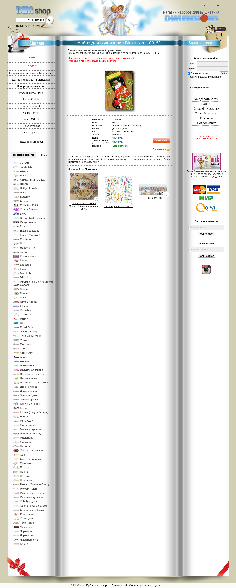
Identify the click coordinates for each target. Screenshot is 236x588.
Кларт (23, 407)
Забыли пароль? (198, 77)
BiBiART (25, 183)
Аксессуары (31, 132)
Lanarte (24, 260)
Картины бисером (31, 403)
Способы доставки (206, 108)
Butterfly (25, 196)
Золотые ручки (29, 399)
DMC (23, 213)
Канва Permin (31, 112)
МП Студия (27, 420)
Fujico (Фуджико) (30, 234)
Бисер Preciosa (31, 125)
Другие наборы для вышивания (31, 79)
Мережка (25, 441)
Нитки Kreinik (31, 99)
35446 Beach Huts (153, 198)
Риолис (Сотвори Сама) (34, 484)
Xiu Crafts (26, 344)
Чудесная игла (29, 539)
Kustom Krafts (28, 256)
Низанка (25, 446)
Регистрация (214, 77)
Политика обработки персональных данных (138, 585)
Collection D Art (29, 205)
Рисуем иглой (28, 488)
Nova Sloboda (28, 301)
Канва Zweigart (31, 106)
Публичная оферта (97, 585)
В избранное (159, 149)
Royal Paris (26, 327)
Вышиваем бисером (32, 373)
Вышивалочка (28, 378)
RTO (23, 323)
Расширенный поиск (31, 141)
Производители (23, 154)
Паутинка (25, 475)
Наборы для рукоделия (31, 86)
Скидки (31, 65)
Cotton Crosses (29, 209)
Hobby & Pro (27, 247)
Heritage (25, 243)
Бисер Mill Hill (31, 119)
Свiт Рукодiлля (29, 501)
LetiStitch (25, 264)
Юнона (24, 543)
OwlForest (26, 314)
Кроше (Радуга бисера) (34, 412)
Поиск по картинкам (28, 26)
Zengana (25, 348)
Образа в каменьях (31, 450)
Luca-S (24, 268)
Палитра (25, 467)
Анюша (24, 361)
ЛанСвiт (25, 416)
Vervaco (25, 340)
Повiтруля (26, 480)
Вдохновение (28, 365)
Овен (23, 454)
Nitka (23, 297)
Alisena (24, 171)
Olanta (24, 306)
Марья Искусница (30, 429)
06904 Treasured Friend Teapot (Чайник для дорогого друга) (84, 206)
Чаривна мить (28, 535)
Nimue (24, 293)
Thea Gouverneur (30, 335)
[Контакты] (218, 6)
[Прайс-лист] (212, 6)
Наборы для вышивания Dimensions (31, 72)
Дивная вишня (28, 390)
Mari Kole (25, 273)
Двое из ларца (28, 386)
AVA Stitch (26, 166)
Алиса (23, 356)
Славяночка (27, 514)
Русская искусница (31, 497)
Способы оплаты (206, 113)
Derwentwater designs (33, 217)
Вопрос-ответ (206, 123)
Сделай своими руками (34, 505)
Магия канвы (28, 424)
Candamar (26, 200)
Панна (24, 471)
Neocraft (25, 289)
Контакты (206, 118)
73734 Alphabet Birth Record (118, 206)
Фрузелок (26, 526)
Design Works (28, 222)
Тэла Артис (27, 522)
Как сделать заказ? (206, 99)
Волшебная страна (31, 369)
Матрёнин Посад (30, 433)
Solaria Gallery (28, 331)
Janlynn (24, 251)
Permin (24, 318)
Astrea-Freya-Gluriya (32, 179)
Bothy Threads (28, 188)
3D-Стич (25, 162)
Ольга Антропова (30, 458)
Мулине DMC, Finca (31, 92)
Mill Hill (24, 277)
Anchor (24, 175)
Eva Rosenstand (29, 230)
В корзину (161, 140)
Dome (23, 226)
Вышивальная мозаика (34, 382)
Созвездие (26, 518)
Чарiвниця (26, 531)
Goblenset (26, 239)
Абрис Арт (26, 352)
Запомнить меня (199, 73)
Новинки (31, 57)
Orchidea (25, 310)
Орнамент (26, 463)
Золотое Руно (28, 395)
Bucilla (24, 192)
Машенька (26, 437)
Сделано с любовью (32, 509)
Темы (44, 154)
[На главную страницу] (205, 6)
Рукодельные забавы (33, 492)
